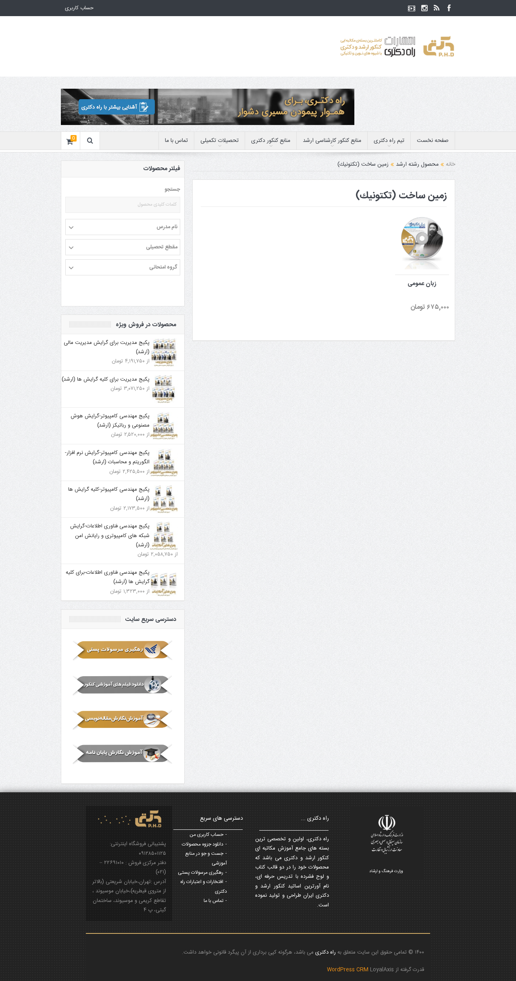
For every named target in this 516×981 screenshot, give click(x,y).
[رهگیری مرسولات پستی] (122, 650)
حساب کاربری (79, 8)
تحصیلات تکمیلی (219, 141)
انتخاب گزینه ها (409, 224)
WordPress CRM (348, 969)
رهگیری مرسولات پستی (200, 873)
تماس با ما (176, 141)
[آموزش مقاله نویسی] (122, 719)
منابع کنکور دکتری (270, 141)
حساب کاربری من (206, 835)
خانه (450, 164)
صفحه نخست (433, 141)
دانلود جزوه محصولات (202, 844)
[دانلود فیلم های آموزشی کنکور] (122, 685)
